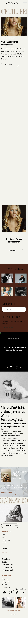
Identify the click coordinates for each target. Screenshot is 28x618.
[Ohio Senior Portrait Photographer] (14, 26)
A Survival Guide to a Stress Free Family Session (14, 348)
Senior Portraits (8, 38)
